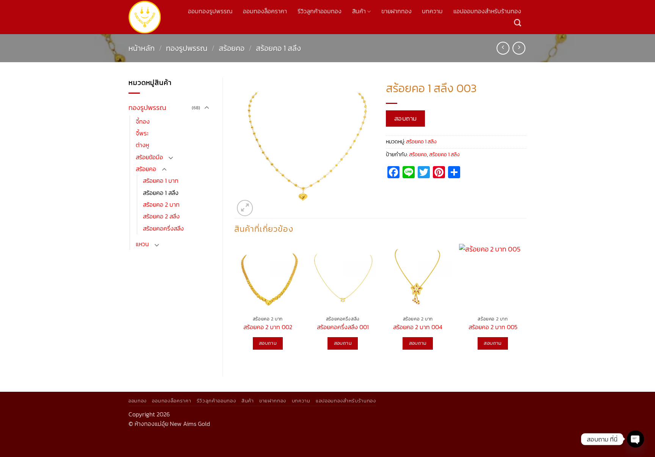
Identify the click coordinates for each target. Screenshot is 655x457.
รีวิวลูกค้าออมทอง (320, 11)
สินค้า (359, 11)
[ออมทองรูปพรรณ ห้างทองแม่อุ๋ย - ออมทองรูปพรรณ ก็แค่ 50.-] (144, 17)
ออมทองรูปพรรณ (210, 11)
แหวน (142, 244)
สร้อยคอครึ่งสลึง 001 (343, 327)
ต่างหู (142, 145)
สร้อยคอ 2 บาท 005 (493, 327)
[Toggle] (206, 108)
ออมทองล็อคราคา (265, 11)
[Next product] (503, 48)
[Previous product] (518, 48)
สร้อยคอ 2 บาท (161, 204)
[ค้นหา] (518, 23)
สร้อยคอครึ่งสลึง (163, 228)
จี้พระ (142, 133)
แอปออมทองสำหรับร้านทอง (487, 11)
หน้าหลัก (141, 48)
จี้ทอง (143, 121)
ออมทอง (137, 400)
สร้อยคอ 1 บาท (161, 180)
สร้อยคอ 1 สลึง (278, 48)
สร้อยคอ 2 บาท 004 (417, 327)
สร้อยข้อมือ (149, 157)
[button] (245, 208)
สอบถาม (405, 118)
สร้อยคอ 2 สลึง (161, 216)
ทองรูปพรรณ (186, 48)
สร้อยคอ (231, 48)
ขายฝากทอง (396, 11)
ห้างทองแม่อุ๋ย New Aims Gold (172, 423)
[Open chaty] (635, 439)
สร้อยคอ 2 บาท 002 (267, 327)
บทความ (432, 11)
